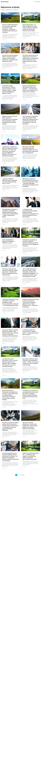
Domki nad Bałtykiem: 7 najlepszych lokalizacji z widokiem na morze (8, 241)
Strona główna (37, 1)
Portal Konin (4, 1)
